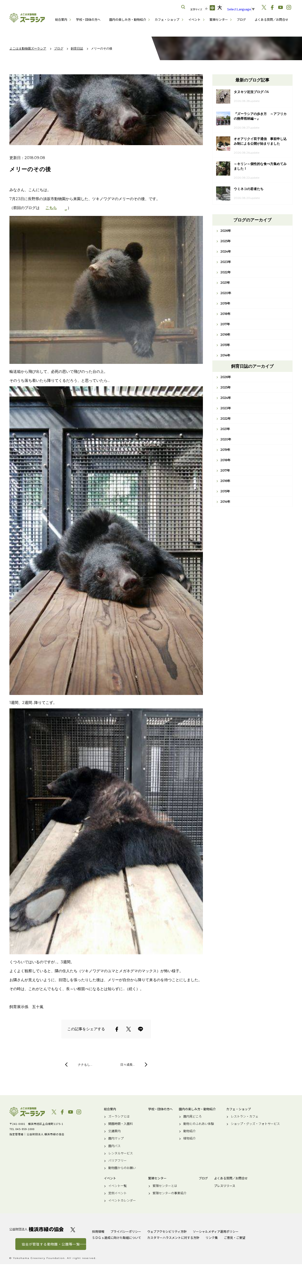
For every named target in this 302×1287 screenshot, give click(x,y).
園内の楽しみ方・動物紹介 (127, 19)
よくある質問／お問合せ (271, 19)
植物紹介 (189, 1138)
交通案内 (114, 1131)
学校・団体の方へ (88, 19)
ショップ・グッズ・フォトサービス (255, 1124)
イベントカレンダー (122, 1200)
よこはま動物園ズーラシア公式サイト (27, 17)
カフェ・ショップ (167, 19)
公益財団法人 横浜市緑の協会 (36, 1229)
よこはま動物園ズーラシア (27, 1111)
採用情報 (98, 1231)
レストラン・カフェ (244, 1116)
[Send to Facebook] (117, 1029)
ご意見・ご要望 (234, 1237)
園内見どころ (192, 1116)
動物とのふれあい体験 (198, 1124)
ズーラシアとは (119, 1116)
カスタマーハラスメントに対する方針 (173, 1237)
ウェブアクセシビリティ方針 (167, 1231)
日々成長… (127, 1064)
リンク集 (212, 1237)
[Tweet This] (128, 1029)
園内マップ (116, 1138)
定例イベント (117, 1193)
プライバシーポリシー (125, 1231)
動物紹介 (189, 1131)
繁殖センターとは (165, 1186)
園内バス (114, 1146)
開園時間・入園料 (120, 1124)
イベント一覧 (117, 1186)
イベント (194, 19)
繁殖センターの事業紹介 (169, 1193)
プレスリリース (224, 1186)
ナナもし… (85, 1064)
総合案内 (61, 19)
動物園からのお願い (122, 1168)
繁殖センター (219, 19)
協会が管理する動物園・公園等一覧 (51, 1244)
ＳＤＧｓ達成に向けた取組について (116, 1237)
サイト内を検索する (183, 7)
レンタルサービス (120, 1153)
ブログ (241, 19)
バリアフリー (117, 1160)
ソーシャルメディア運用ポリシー (216, 1231)
